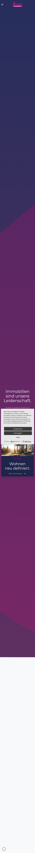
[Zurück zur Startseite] (17, 4)
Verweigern (18, 433)
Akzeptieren (18, 429)
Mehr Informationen (15, 473)
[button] (2, 4)
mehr (18, 437)
